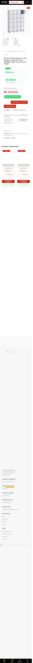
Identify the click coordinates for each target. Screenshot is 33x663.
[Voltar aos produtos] (7, 55)
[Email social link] (14, 138)
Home (3, 516)
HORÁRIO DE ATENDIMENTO (9, 479)
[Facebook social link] (12, 138)
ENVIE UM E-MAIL (6, 507)
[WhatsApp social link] (16, 138)
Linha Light (18, 133)
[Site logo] (4, 2)
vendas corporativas (8, 486)
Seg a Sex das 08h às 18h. (7, 482)
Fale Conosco (5, 536)
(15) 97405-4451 (7, 502)
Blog (3, 524)
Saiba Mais (8, 489)
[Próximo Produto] (8, 55)
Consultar (23, 120)
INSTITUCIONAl (6, 514)
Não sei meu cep (8, 123)
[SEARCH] (22, 2)
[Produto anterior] (5, 55)
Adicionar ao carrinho (19, 102)
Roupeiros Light (21, 51)
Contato (4, 522)
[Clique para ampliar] (4, 33)
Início (5, 51)
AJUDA (3, 529)
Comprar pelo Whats (7, 185)
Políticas (4, 539)
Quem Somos (5, 519)
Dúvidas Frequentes (6, 531)
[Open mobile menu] (29, 2)
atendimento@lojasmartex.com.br (10, 509)
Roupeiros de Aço (12, 51)
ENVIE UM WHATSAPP (7, 500)
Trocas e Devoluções (7, 534)
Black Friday (12, 133)
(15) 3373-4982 (6, 496)
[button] (8, 181)
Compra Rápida (9, 106)
